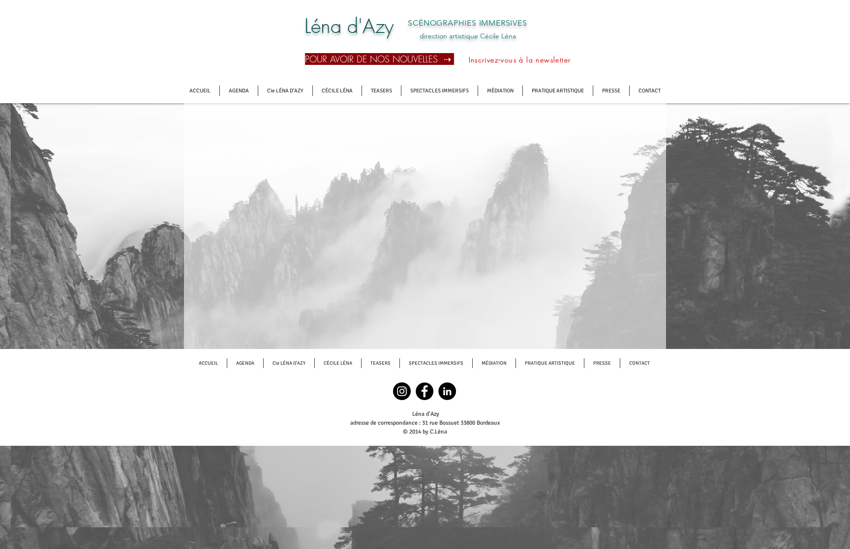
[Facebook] (424, 391)
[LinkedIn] (447, 391)
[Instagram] (402, 391)
